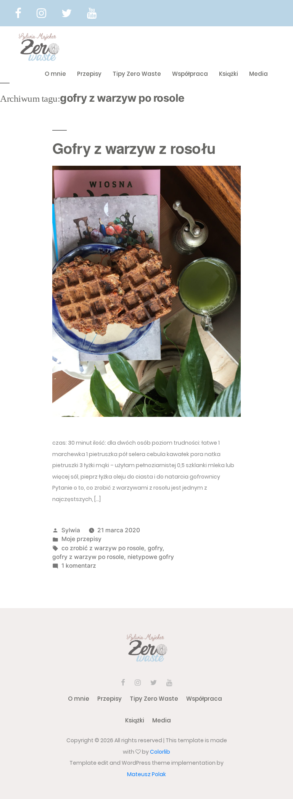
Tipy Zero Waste (137, 74)
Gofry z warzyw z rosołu (134, 148)
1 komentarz (78, 565)
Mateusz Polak (146, 774)
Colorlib (160, 752)
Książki (228, 74)
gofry (155, 548)
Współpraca (190, 74)
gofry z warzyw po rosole (88, 556)
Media (258, 74)
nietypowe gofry (150, 556)
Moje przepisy (81, 539)
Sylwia (70, 530)
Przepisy (89, 74)
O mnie (55, 74)
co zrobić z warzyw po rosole (102, 548)
